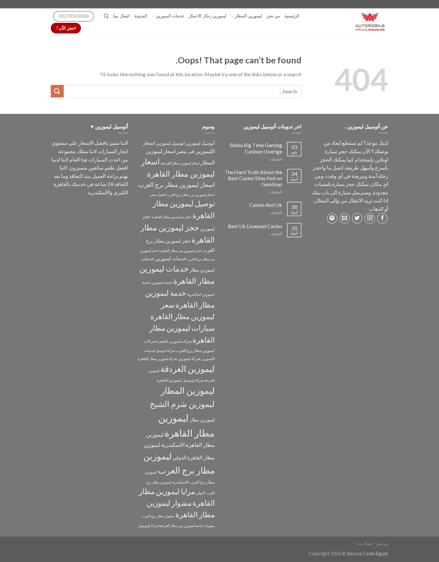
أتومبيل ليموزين (200, 143)
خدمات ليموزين (170, 258)
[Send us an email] (344, 218)
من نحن (273, 16)
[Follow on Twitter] (357, 218)
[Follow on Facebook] (382, 218)
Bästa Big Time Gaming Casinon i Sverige (256, 148)
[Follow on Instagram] (369, 218)
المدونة (140, 16)
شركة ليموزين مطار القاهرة (157, 358)
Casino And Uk (265, 205)
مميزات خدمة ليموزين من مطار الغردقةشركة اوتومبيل (176, 525)
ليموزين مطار (202, 419)
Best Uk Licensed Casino (255, 226)
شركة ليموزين (189, 358)
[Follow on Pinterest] (332, 218)
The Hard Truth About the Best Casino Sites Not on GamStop (253, 178)
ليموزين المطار (248, 16)
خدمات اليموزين (170, 16)
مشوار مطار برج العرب (158, 516)
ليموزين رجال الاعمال (207, 16)
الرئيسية (291, 16)
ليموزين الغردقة (187, 368)
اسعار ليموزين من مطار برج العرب (191, 194)
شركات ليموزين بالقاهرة (174, 341)
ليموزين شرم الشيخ (182, 404)
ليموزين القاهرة (169, 380)
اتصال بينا (121, 16)
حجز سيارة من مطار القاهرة (172, 217)
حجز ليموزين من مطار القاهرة (180, 250)
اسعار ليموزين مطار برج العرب (176, 184)
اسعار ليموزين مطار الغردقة (180, 163)
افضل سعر (158, 194)
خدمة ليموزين (161, 282)
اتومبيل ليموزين (170, 143)
